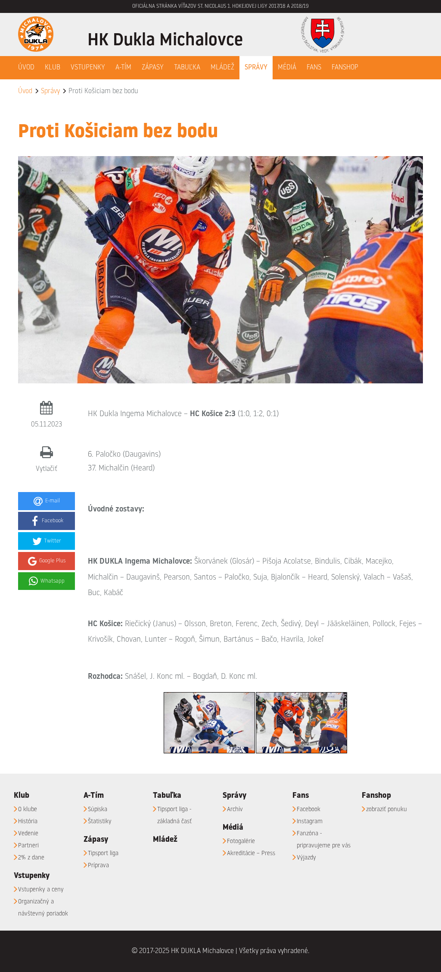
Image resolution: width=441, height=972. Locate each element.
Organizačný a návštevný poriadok (43, 908)
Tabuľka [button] (187, 67)
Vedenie (28, 834)
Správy (50, 91)
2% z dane (31, 858)
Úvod (26, 67)
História (27, 821)
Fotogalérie (241, 841)
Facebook (308, 809)
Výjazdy (306, 858)
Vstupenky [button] (88, 67)
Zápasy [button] (153, 67)
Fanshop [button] (345, 67)
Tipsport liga (103, 853)
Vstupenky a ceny (41, 890)
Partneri (28, 846)
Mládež (222, 67)
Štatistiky (100, 821)
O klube (27, 809)
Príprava (98, 865)
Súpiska (97, 809)
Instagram (310, 821)
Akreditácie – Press (251, 853)
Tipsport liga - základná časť (174, 815)
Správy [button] (256, 67)
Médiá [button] (287, 67)
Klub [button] (52, 67)
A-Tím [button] (123, 67)
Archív (235, 809)
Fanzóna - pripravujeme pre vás (324, 840)
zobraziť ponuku (386, 809)
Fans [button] (314, 67)
